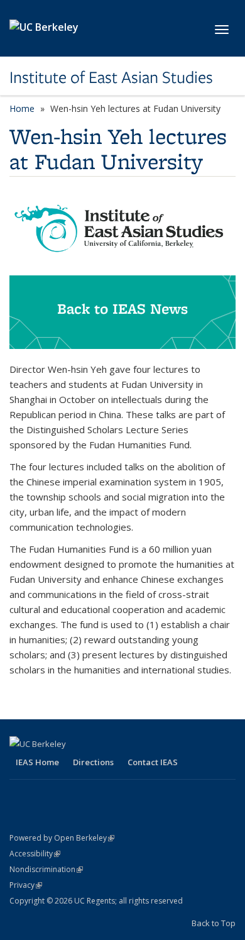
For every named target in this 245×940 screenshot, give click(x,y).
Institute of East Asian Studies (111, 77)
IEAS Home (37, 762)
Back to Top (214, 923)
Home (22, 108)
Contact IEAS (153, 762)
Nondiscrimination (46, 869)
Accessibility (34, 853)
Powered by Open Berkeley (61, 837)
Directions (93, 762)
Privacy (25, 885)
